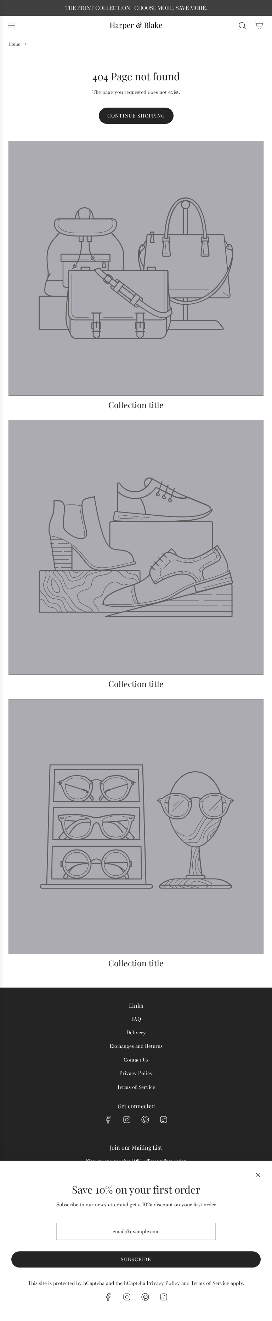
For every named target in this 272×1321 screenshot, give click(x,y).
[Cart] (259, 25)
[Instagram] (126, 1119)
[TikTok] (163, 1119)
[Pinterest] (145, 1119)
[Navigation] (11, 25)
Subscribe (136, 1259)
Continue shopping (136, 115)
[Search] (242, 25)
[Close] (257, 1174)
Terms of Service (210, 1283)
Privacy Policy (163, 1283)
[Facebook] (108, 1119)
